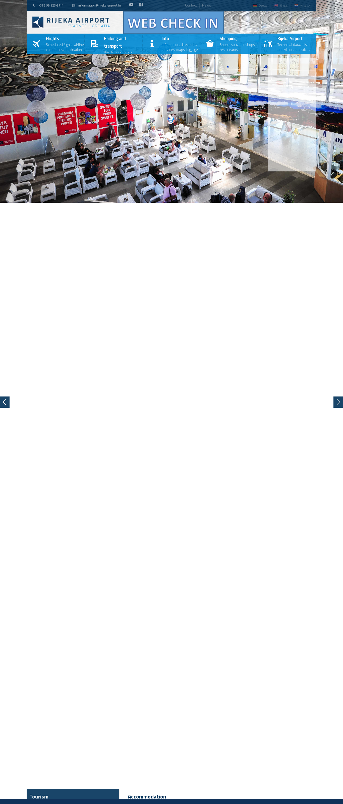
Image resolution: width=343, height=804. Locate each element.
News (206, 5)
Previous (5, 402)
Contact (191, 5)
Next (338, 402)
